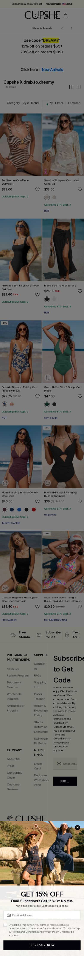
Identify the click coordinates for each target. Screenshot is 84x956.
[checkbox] (5, 925)
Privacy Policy (51, 932)
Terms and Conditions (25, 932)
